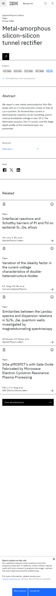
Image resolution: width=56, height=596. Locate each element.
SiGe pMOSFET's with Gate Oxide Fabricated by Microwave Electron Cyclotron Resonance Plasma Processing (27, 370)
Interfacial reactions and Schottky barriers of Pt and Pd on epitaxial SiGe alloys (27, 222)
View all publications (14, 402)
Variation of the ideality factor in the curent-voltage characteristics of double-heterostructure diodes (27, 269)
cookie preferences (11, 579)
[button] (54, 559)
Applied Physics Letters (13, 15)
